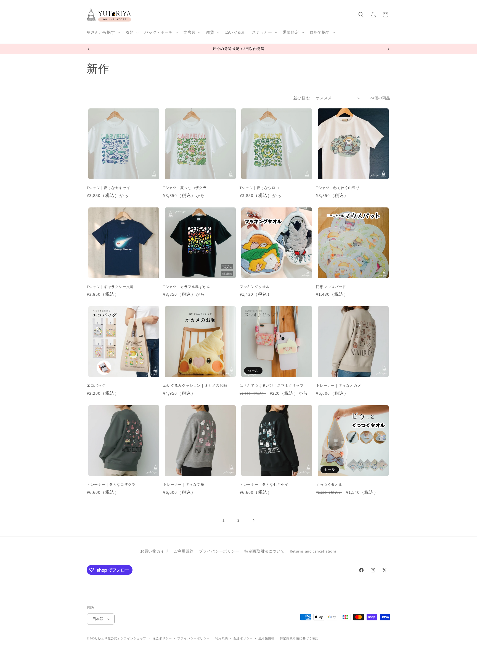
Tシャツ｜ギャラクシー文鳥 (110, 287)
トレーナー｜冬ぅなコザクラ (111, 484)
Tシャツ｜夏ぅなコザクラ (184, 188)
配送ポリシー (243, 638)
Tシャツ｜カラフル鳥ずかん (186, 287)
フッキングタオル (255, 287)
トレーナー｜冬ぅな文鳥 (184, 484)
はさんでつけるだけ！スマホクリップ (271, 385)
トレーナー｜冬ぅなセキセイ (264, 484)
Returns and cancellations (313, 551)
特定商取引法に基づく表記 (299, 638)
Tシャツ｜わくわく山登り (337, 188)
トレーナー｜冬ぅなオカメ (338, 385)
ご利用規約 (184, 551)
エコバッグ (96, 385)
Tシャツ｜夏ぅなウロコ (259, 188)
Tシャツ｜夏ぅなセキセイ (108, 188)
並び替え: (301, 97)
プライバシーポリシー (219, 551)
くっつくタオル (329, 484)
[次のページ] (253, 520)
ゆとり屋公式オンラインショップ (122, 638)
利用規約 (221, 638)
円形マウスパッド (331, 287)
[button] (102, 32)
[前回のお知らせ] (89, 49)
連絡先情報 (266, 638)
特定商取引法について (264, 551)
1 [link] (223, 520)
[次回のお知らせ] (388, 49)
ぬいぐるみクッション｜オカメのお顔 (195, 385)
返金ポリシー (162, 638)
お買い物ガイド (154, 551)
